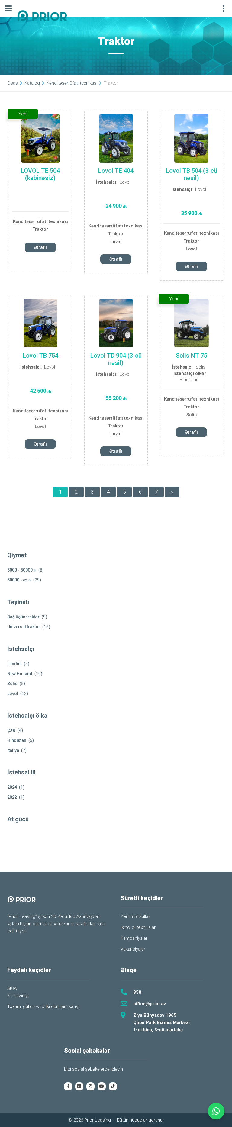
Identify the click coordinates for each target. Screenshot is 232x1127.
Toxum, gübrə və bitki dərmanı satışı (43, 1006)
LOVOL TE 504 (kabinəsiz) (40, 174)
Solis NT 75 (191, 355)
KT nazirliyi (17, 995)
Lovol (125, 182)
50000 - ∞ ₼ (19, 580)
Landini (14, 663)
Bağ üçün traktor (23, 616)
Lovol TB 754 (40, 355)
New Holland (19, 673)
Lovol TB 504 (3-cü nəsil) (191, 174)
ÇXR (11, 730)
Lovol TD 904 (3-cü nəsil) (116, 359)
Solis (200, 367)
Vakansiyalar (133, 949)
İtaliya (13, 750)
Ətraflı (40, 247)
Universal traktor (23, 626)
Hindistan (189, 379)
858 (137, 992)
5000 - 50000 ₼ (21, 570)
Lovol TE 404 (116, 170)
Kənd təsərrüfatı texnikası (40, 221)
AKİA (12, 988)
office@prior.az (149, 1003)
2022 (12, 797)
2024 (12, 787)
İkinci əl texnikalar (138, 927)
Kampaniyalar (134, 938)
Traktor (40, 229)
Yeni (22, 114)
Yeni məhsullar (135, 916)
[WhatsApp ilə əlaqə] (216, 1111)
